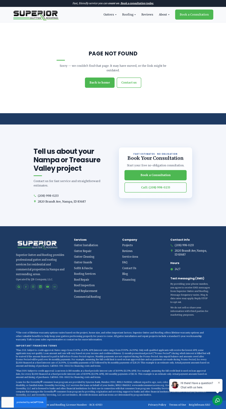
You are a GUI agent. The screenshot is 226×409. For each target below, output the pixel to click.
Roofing (127, 14)
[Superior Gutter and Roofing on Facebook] (26, 287)
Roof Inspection (84, 285)
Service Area (130, 256)
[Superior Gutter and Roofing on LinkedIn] (40, 287)
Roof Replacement (85, 291)
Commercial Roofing (87, 296)
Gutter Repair (82, 251)
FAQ (124, 262)
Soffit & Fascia (83, 268)
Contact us (129, 82)
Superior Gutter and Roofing (47, 404)
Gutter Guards (83, 262)
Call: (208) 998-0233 (155, 187)
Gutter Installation (86, 245)
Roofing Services (85, 273)
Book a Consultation (194, 14)
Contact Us (129, 268)
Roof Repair (81, 279)
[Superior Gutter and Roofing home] (36, 14)
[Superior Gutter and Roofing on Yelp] (55, 287)
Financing (129, 279)
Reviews (147, 14)
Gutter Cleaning (84, 256)
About (163, 14)
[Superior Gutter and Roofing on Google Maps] (19, 287)
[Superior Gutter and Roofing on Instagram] (33, 287)
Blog (125, 273)
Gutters (108, 14)
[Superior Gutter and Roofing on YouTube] (47, 287)
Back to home (100, 82)
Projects (127, 245)
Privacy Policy (157, 404)
